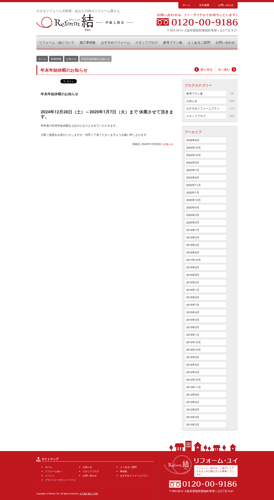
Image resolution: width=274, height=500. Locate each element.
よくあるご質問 (199, 42)
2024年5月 (192, 162)
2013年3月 (192, 424)
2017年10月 (193, 260)
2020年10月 (193, 200)
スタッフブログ (146, 42)
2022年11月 (193, 185)
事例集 (123, 471)
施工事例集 (88, 42)
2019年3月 (192, 245)
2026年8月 (192, 140)
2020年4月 (192, 207)
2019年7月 (192, 230)
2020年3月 (192, 215)
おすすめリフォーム (115, 42)
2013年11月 (193, 387)
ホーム (186, 4)
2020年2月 (192, 222)
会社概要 (204, 4)
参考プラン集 (172, 42)
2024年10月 (193, 155)
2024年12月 (193, 147)
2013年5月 (192, 409)
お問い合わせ (226, 4)
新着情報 (56, 59)
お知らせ (168, 144)
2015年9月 (192, 297)
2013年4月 (192, 417)
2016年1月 (192, 290)
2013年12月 (193, 379)
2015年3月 (192, 320)
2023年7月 (192, 170)
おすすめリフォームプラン (203, 108)
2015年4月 (192, 312)
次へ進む (224, 69)
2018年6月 (192, 252)
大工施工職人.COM (88, 493)
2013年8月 (192, 394)
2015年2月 (192, 327)
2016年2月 (192, 282)
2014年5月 (192, 364)
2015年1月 (192, 335)
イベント (50, 475)
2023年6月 (192, 177)
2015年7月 (192, 305)
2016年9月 (192, 267)
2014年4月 (192, 372)
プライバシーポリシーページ (60, 479)
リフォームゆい (53, 471)
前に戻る (207, 69)
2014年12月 (193, 342)
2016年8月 (192, 275)
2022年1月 (192, 192)
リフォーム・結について (56, 42)
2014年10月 (193, 350)
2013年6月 (192, 402)
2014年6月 (192, 357)
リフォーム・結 (84, 22)
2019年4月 (192, 237)
